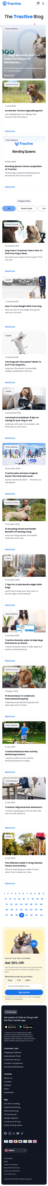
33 (26, 909)
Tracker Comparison (13, 1063)
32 (21, 909)
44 (41, 915)
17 (28, 899)
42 (31, 915)
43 (36, 915)
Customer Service (12, 1059)
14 (15, 899)
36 (41, 909)
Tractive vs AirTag (12, 1121)
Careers (7, 1081)
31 (17, 909)
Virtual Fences (10, 1114)
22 (11, 904)
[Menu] (43, 3)
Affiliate (7, 1085)
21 (7, 904)
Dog (10, 980)
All (9, 208)
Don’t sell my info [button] (10, 1174)
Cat (19, 980)
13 (10, 899)
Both (28, 980)
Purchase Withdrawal (13, 1067)
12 (6, 899)
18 (33, 899)
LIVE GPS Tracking (12, 1103)
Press (6, 1089)
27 (36, 904)
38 (11, 915)
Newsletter (9, 1092)
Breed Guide (26, 208)
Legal (6, 1161)
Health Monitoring (12, 1107)
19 (37, 899)
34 (31, 909)
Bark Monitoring (11, 1111)
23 (16, 904)
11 (43, 893)
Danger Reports (11, 1118)
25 (26, 904)
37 (6, 915)
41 (26, 915)
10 (39, 893)
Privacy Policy (19, 999)
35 (36, 909)
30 (12, 909)
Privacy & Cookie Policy (12, 1171)
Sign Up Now (24, 992)
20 (42, 899)
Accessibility (8, 1158)
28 (41, 904)
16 (24, 899)
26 (31, 904)
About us (8, 1078)
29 (7, 909)
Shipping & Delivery (12, 1052)
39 (16, 915)
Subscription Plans (12, 1056)
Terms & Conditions (11, 1165)
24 (21, 904)
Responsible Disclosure (12, 1168)
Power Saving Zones (13, 1125)
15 (19, 899)
